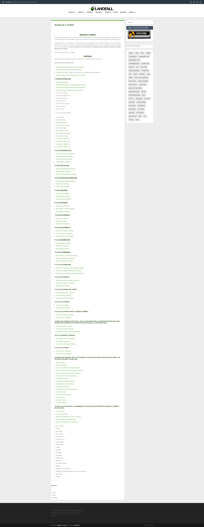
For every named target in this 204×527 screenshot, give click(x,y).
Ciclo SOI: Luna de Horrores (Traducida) (66, 376)
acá (101, 59)
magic (131, 77)
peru (140, 116)
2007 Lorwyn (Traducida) (62, 305)
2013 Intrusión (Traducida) (62, 341)
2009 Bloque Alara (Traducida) (64, 326)
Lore (148, 74)
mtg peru (141, 109)
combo (148, 53)
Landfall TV (132, 12)
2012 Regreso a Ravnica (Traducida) (65, 338)
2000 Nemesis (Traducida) (62, 184)
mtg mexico (141, 105)
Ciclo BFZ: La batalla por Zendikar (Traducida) (68, 367)
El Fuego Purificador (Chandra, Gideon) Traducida (68, 70)
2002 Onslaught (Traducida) (63, 243)
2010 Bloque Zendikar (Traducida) (64, 329)
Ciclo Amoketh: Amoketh (62, 386)
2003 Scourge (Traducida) (62, 248)
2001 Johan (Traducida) (62, 218)
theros (131, 119)
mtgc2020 (139, 98)
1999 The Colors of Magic (62, 125)
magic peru (142, 84)
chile (142, 53)
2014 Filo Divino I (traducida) (63, 351)
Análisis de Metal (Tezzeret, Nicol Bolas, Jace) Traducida (70, 75)
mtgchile (132, 102)
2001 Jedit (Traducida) (61, 221)
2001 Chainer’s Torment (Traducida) (65, 208)
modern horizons (134, 95)
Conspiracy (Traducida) (62, 378)
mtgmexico (132, 109)
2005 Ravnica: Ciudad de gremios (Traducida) (67, 280)
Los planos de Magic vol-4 (62, 146)
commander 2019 (144, 56)
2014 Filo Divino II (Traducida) (64, 353)
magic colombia (143, 81)
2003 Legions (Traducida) (62, 246)
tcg (145, 116)
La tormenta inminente (62, 414)
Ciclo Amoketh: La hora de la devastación (66, 389)
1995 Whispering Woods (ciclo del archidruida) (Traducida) (71, 85)
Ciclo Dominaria (60, 397)
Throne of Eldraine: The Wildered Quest (66, 419)
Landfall (142, 74)
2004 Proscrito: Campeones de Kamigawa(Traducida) (69, 268)
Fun (130, 74)
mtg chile (147, 98)
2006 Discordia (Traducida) (63, 285)
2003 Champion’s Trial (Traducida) (64, 236)
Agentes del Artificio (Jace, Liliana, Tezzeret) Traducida (70, 67)
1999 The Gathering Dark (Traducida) (65, 169)
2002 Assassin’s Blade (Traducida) (64, 231)
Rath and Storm (63, 122)
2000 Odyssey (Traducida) (62, 206)
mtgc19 (131, 98)
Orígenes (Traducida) (61, 365)
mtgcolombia (141, 102)
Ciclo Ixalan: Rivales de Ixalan (63, 394)
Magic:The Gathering (141, 77)
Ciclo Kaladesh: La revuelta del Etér (65, 384)
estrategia (145, 70)
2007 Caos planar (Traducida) (63, 295)
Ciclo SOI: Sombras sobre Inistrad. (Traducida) (68, 373)
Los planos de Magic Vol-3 (63, 144)
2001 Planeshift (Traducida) (63, 196)
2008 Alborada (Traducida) (63, 308)
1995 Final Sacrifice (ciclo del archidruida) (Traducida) (69, 90)
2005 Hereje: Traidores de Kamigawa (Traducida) (68, 270)
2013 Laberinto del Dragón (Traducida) (66, 344)
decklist (131, 67)
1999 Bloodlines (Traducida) (63, 162)
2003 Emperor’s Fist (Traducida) (64, 233)
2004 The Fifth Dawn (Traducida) (64, 261)
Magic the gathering (135, 88)
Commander (132, 56)
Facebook (108, 12)
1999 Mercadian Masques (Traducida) (65, 181)
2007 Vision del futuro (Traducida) (64, 298)
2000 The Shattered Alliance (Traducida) (66, 174)
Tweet (54, 492)
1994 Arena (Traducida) (62, 82)
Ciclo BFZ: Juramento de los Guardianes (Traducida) (69, 370)
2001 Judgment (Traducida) (63, 211)
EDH (137, 67)
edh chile (144, 67)
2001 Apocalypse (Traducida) (63, 199)
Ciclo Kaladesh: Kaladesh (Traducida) (65, 381)
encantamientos (134, 70)
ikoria (135, 74)
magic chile (132, 81)
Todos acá (61, 426)
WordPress (77, 525)
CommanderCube (134, 63)
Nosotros (98, 12)
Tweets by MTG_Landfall (133, 46)
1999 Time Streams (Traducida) (64, 159)
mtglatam (132, 105)
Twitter (115, 12)
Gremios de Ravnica (61, 400)
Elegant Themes (62, 525)
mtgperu (131, 112)
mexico (144, 91)
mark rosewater (134, 91)
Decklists (80, 12)
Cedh (136, 53)
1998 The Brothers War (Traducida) (65, 153)
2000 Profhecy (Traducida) (63, 186)
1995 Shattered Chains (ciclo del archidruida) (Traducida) (70, 87)
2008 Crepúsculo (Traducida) (63, 317)
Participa (89, 12)
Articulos (71, 12)
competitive (145, 63)
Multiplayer (132, 116)
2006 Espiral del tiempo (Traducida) (65, 292)
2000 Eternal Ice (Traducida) (63, 171)
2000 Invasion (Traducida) (62, 193)
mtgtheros (140, 112)
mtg (143, 95)
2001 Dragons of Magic (62, 130)
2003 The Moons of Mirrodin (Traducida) (66, 255)
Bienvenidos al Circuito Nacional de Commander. (24, 2)
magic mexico (133, 84)
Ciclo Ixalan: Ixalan (60, 392)
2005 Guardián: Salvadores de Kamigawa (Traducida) (69, 273)
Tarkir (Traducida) (60, 362)
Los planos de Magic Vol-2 (63, 141)
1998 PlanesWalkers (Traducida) (64, 156)
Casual (131, 53)
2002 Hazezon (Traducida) (62, 223)
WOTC (137, 119)
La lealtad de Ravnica (61, 402)
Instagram (123, 12)
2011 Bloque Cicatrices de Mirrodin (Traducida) (68, 331)
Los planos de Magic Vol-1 (63, 138)
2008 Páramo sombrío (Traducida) (65, 315)
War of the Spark (60, 411)
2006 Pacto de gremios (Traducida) (65, 283)
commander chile (134, 60)
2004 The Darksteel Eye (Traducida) (65, 258)
